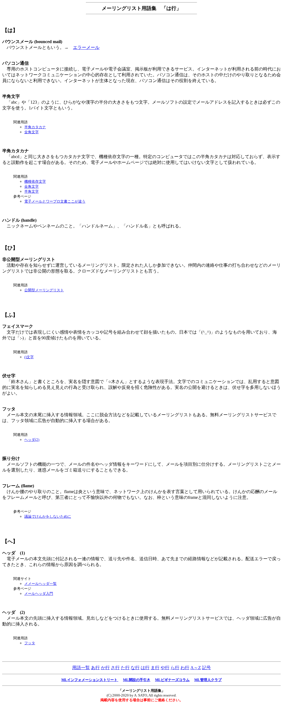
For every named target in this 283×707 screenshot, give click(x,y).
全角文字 (31, 132)
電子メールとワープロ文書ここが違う (54, 201)
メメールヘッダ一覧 (40, 584)
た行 (125, 667)
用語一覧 (81, 667)
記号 (206, 667)
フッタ (29, 643)
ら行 (175, 667)
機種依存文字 (35, 181)
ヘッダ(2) (31, 440)
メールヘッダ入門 (38, 593)
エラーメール (86, 47)
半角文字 (31, 191)
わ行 (184, 667)
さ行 (115, 667)
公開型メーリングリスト (44, 290)
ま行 (155, 667)
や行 (165, 667)
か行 (105, 667)
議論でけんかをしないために (47, 516)
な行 (135, 667)
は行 (145, 667)
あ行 (95, 667)
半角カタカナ (35, 127)
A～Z (195, 667)
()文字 (29, 357)
